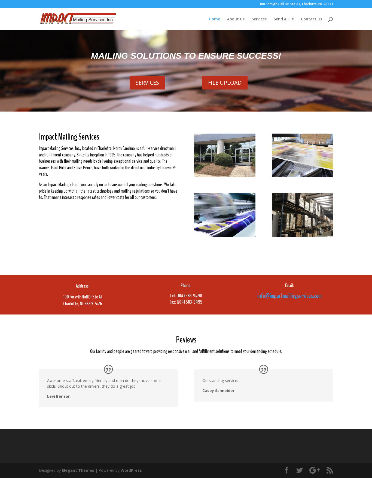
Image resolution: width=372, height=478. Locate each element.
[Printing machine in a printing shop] (302, 175)
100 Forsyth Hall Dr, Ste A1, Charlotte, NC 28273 (296, 4)
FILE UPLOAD (225, 82)
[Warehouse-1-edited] (302, 235)
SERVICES (147, 82)
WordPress (131, 470)
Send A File (284, 19)
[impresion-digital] (224, 235)
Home (214, 19)
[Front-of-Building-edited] (224, 175)
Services (259, 19)
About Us (236, 19)
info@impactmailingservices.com (289, 295)
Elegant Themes (78, 470)
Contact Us (311, 19)
